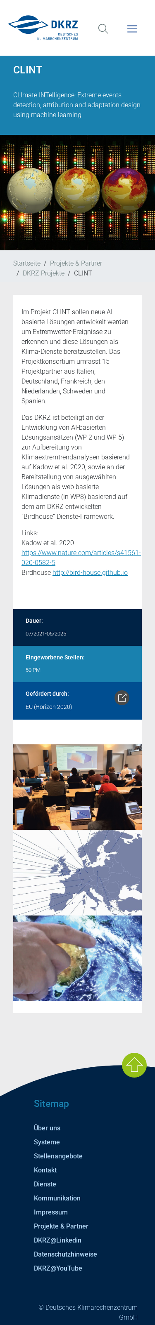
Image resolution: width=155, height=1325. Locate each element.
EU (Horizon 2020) (49, 707)
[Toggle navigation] (132, 34)
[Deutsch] (77, 27)
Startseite (27, 263)
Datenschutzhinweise (65, 1254)
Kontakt (45, 1170)
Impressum (51, 1212)
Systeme (47, 1142)
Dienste (45, 1184)
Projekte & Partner (76, 263)
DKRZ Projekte (43, 273)
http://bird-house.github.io (90, 573)
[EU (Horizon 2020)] (121, 697)
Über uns (47, 1128)
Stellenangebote (58, 1156)
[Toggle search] (103, 34)
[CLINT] (77, 787)
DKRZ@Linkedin (57, 1240)
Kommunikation (57, 1198)
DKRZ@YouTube (58, 1268)
